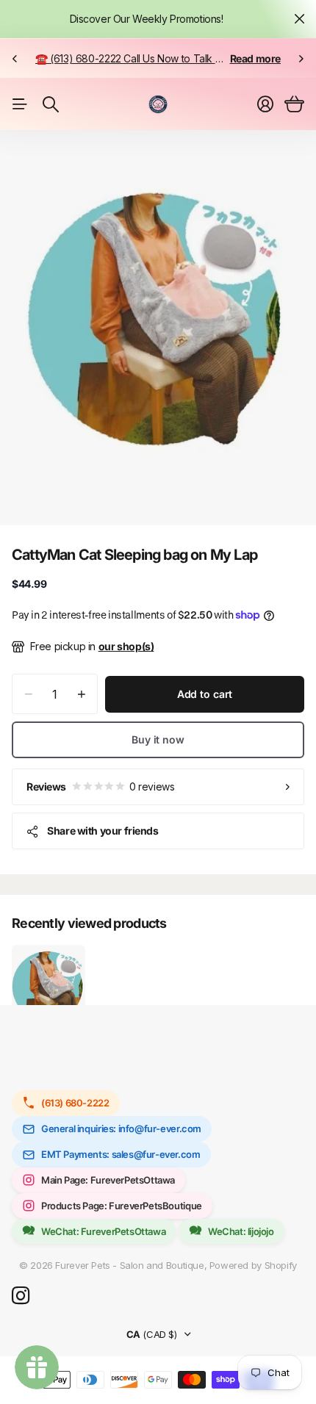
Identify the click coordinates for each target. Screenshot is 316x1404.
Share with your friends (102, 830)
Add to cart (204, 694)
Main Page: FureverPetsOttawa (108, 1180)
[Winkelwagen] (294, 104)
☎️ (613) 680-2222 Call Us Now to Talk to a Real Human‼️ (168, 58)
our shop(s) (126, 646)
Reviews (100, 786)
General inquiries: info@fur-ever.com (121, 1128)
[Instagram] (20, 1296)
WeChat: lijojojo (241, 1231)
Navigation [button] (20, 104)
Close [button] (299, 19)
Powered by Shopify (253, 1265)
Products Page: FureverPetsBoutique (121, 1206)
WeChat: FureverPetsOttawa (103, 1231)
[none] (15, 58)
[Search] (51, 104)
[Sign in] (265, 104)
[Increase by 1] (81, 694)
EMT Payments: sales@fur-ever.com (121, 1154)
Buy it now (158, 739)
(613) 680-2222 (75, 1103)
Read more (255, 58)
